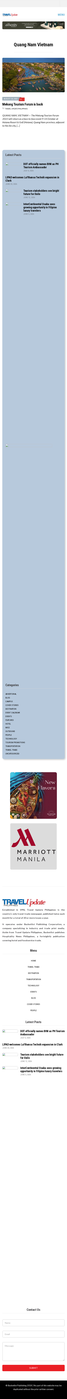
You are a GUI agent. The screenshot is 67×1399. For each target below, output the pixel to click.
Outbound (10, 731)
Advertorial (11, 694)
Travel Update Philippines (16, 109)
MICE (7, 727)
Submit (33, 1368)
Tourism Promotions (15, 742)
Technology (11, 739)
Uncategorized (12, 753)
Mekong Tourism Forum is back (22, 104)
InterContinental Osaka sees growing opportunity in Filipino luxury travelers (40, 207)
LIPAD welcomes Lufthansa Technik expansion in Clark (32, 1044)
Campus (9, 701)
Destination (10, 709)
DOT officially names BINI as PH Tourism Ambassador (41, 165)
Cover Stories (12, 705)
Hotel (8, 724)
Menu (61, 14)
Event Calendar (12, 712)
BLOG (7, 698)
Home (33, 961)
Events (8, 716)
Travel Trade (11, 750)
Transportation (12, 746)
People (8, 735)
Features (9, 720)
